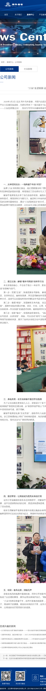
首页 (2, 62)
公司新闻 (18, 62)
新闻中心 (10, 62)
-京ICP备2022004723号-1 (35, 688)
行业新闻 (28, 69)
